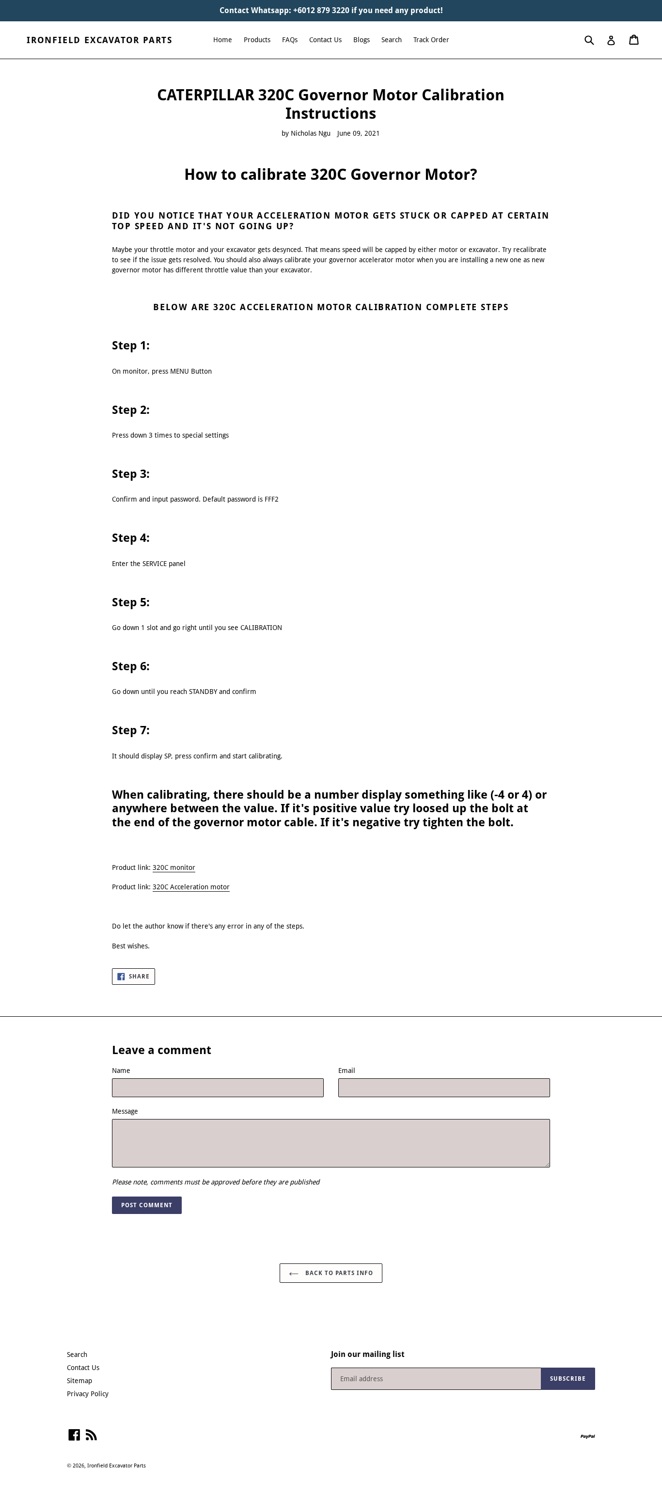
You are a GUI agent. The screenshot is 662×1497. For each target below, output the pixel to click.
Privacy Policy (88, 1394)
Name (121, 1070)
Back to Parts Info (338, 1273)
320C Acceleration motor (191, 887)
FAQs (290, 40)
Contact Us (325, 40)
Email (346, 1070)
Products (257, 40)
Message (125, 1111)
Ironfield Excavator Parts (100, 40)
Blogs (361, 40)
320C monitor (174, 867)
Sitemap (79, 1381)
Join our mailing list (368, 1354)
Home (222, 40)
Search (391, 40)
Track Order (431, 40)
